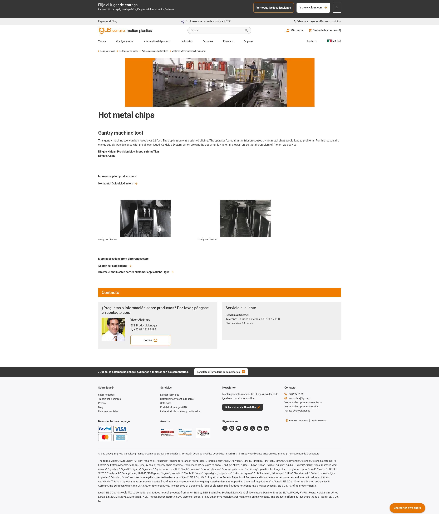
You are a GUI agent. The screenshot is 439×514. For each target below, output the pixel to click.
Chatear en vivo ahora (407, 508)
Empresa (248, 41)
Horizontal (115, 183)
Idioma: (298, 420)
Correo (148, 340)
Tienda (102, 41)
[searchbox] (216, 30)
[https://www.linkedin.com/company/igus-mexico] (259, 428)
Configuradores (124, 41)
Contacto (312, 41)
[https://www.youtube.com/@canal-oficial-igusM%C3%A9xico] (238, 428)
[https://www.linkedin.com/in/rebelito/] (266, 428)
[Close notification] (337, 8)
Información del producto (157, 41)
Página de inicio (107, 51)
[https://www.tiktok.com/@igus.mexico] (245, 428)
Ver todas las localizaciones (273, 7)
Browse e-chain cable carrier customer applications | (133, 272)
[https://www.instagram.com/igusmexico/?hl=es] (231, 428)
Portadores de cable (128, 51)
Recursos (228, 41)
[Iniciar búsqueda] (246, 30)
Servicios (208, 41)
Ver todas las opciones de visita (301, 406)
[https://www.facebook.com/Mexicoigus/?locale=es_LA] (225, 428)
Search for (112, 265)
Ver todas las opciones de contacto (303, 402)
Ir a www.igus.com (311, 7)
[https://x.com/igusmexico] (252, 428)
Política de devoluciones (297, 410)
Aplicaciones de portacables (155, 51)
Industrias (187, 41)
